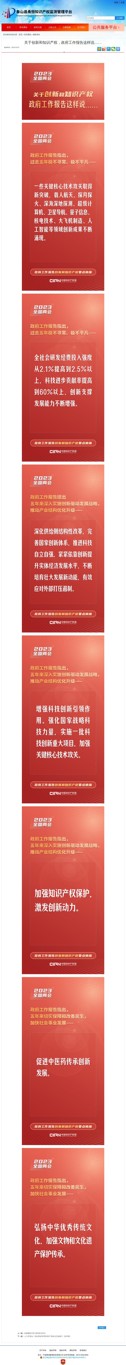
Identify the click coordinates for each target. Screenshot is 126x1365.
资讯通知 (23, 27)
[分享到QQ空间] (99, 49)
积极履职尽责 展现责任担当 (35, 1333)
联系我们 (83, 1350)
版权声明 (52, 1350)
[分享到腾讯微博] (109, 49)
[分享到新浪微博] (104, 49)
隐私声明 (63, 1350)
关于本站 (42, 1350)
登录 (116, 2)
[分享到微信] (113, 49)
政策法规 (38, 27)
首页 (9, 27)
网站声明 (73, 1350)
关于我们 (81, 27)
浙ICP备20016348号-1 (77, 1357)
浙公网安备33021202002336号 (55, 1357)
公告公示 (52, 27)
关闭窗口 (101, 1328)
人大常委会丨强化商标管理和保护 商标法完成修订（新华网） (47, 1336)
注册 (123, 2)
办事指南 (67, 27)
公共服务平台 (107, 27)
